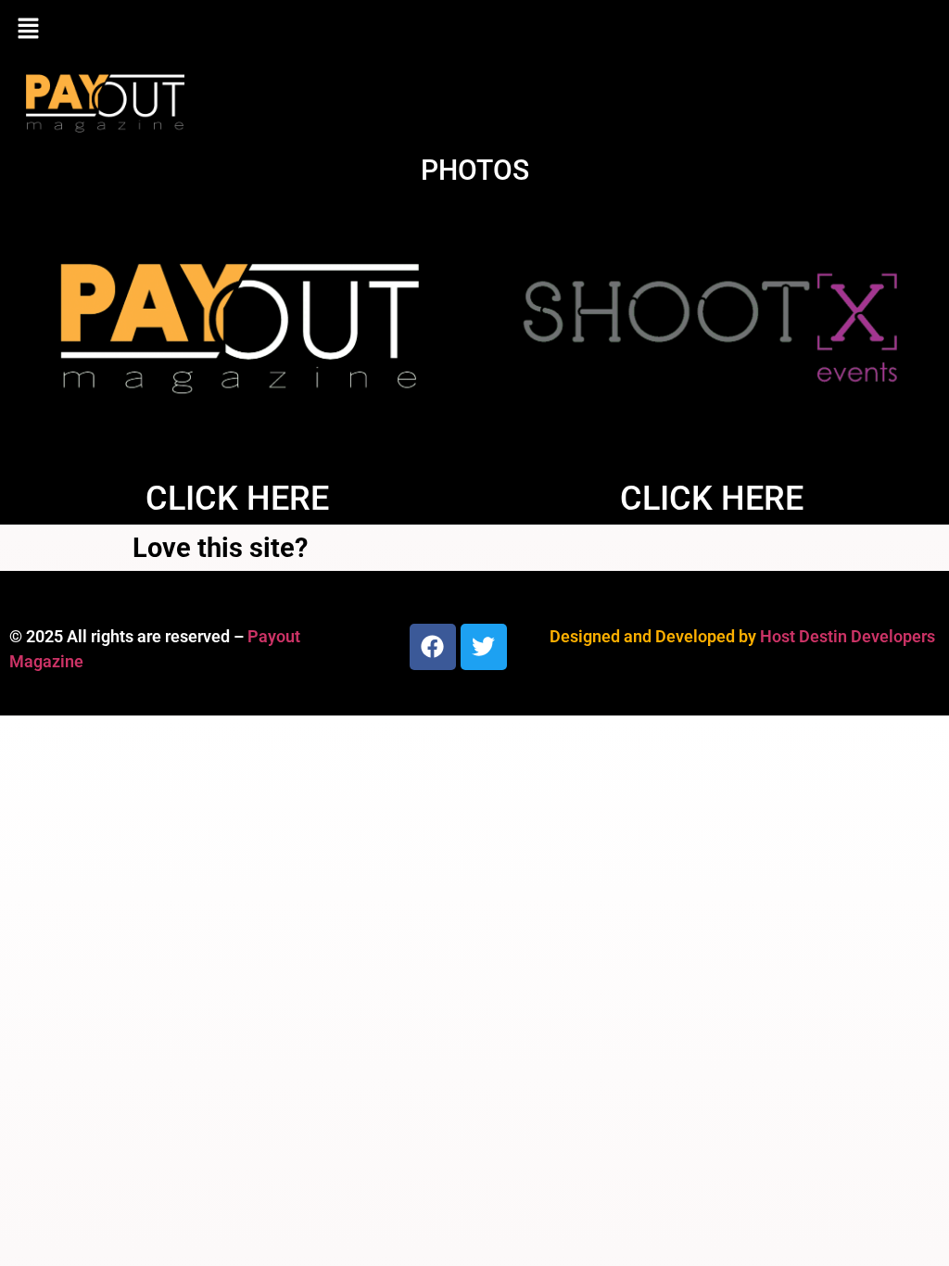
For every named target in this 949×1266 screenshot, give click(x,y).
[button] (474, 29)
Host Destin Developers (847, 636)
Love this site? (220, 547)
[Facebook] (433, 647)
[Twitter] (484, 647)
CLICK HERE (237, 498)
